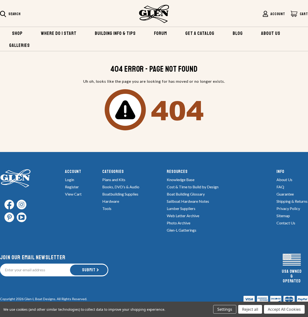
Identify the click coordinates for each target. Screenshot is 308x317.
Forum (160, 33)
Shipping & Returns (292, 201)
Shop (17, 33)
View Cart (73, 194)
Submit (89, 270)
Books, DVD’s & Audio (120, 186)
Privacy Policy (288, 208)
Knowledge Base (180, 179)
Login (69, 179)
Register (72, 186)
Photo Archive (178, 223)
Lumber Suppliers (181, 208)
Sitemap (283, 215)
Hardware (110, 201)
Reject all (250, 309)
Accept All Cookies (284, 309)
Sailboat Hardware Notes (188, 201)
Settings (224, 309)
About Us (284, 179)
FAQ (280, 186)
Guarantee (285, 194)
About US (270, 33)
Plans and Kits (113, 179)
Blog (238, 33)
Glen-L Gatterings (181, 230)
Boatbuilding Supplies (120, 194)
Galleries (19, 45)
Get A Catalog (199, 33)
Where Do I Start (59, 33)
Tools (106, 208)
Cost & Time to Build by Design (192, 186)
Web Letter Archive (183, 215)
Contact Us (285, 223)
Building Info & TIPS (115, 33)
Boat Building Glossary (186, 194)
